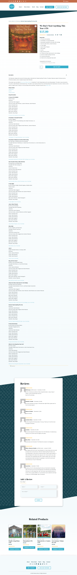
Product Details (15, 549)
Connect (48, 561)
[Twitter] (11, 1)
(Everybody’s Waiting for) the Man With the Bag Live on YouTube (22, 159)
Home (10, 21)
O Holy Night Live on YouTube (15, 201)
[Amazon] (23, 1)
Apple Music (11, 89)
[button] (36, 26)
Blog (44, 561)
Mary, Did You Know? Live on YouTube (16, 280)
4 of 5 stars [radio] (24, 483)
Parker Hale (48, 85)
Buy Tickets (49, 7)
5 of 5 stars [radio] (25, 483)
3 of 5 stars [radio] (23, 483)
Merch (13, 21)
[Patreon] (15, 1)
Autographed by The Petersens (48, 62)
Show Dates (34, 561)
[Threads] (25, 1)
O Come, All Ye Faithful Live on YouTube (17, 115)
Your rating (23, 481)
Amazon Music (12, 92)
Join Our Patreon (44, 567)
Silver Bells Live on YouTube (14, 245)
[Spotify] (19, 1)
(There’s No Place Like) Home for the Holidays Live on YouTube (21, 302)
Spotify (10, 90)
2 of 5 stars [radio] (22, 483)
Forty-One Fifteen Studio (26, 82)
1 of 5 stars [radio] (20, 483)
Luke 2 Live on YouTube (13, 258)
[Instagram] (13, 1)
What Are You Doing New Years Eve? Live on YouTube (19, 363)
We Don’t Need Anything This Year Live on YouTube (19, 321)
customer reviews (50, 34)
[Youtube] (17, 1)
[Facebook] (30, 564)
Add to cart (56, 66)
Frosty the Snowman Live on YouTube (16, 341)
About (28, 561)
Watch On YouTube (62, 7)
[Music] (21, 1)
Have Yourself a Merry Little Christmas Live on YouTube (20, 181)
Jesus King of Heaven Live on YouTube (16, 223)
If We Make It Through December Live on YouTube (19, 137)
